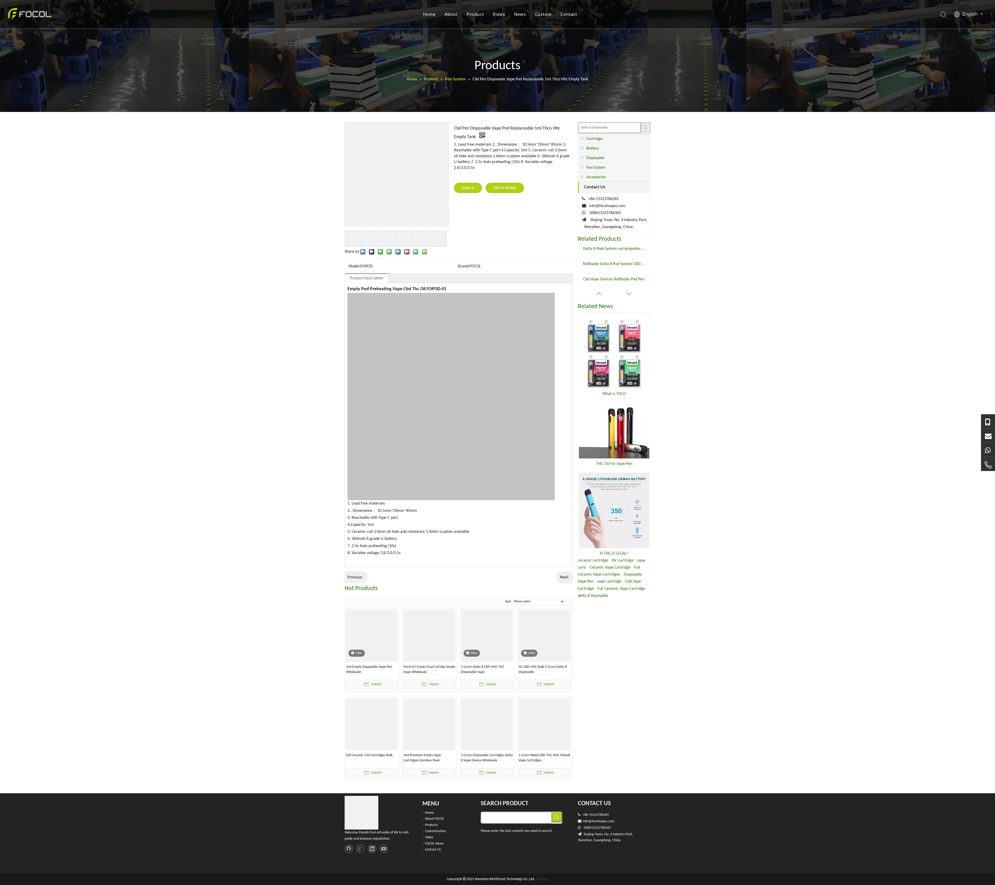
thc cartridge (623, 560)
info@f (588, 821)
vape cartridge (609, 581)
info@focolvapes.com (607, 206)
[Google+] (360, 849)
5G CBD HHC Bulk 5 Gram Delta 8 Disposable (542, 669)
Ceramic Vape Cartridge (610, 567)
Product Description (366, 278)
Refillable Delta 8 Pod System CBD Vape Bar (614, 264)
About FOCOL (434, 819)
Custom (543, 14)
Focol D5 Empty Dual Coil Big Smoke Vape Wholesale (429, 669)
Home (429, 14)
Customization (435, 831)
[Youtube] (384, 849)
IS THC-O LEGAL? (614, 553)
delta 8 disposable (593, 596)
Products (431, 825)
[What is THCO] (614, 353)
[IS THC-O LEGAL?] (614, 510)
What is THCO (614, 394)
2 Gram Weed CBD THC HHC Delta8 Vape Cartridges (544, 757)
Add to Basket (504, 188)
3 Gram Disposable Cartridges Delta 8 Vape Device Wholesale (487, 757)
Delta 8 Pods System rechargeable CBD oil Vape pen (614, 249)
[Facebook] (349, 849)
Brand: (463, 266)
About (451, 14)
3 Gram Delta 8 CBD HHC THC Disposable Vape (482, 669)
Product (475, 14)
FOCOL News (434, 844)
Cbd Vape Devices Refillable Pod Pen (613, 279)
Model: (354, 266)
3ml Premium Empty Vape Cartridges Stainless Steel (422, 757)
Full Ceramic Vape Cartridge (621, 589)
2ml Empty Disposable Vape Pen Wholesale (369, 669)
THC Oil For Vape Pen (614, 464)
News (520, 14)
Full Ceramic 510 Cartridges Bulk (369, 755)
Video (499, 14)
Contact (568, 14)
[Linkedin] (372, 849)
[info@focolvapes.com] (988, 435)
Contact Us (433, 850)
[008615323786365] (988, 421)
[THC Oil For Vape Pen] (614, 430)
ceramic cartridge (593, 560)
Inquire (468, 188)
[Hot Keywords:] (645, 127)
